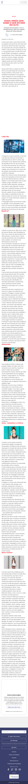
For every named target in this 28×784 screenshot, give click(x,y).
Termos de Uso (14, 760)
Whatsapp (14, 740)
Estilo (14, 16)
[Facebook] (8, 769)
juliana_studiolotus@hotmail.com (16, 711)
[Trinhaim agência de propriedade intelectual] (14, 778)
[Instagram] (16, 769)
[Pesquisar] (24, 732)
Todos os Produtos (14, 754)
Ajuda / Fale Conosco (15, 736)
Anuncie (14, 757)
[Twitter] (12, 769)
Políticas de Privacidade (14, 763)
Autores (14, 751)
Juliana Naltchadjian (17, 34)
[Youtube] (20, 769)
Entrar (14, 747)
